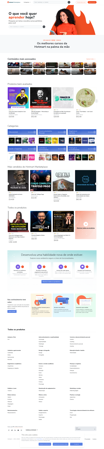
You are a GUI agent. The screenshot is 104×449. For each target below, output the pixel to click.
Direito (40, 368)
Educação (41, 370)
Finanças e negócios (75, 364)
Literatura (41, 379)
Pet (8, 339)
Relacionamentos (12, 410)
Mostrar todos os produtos (51, 282)
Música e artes (43, 395)
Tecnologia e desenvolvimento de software (82, 410)
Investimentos (73, 373)
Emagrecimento (42, 412)
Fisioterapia (41, 417)
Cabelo (9, 397)
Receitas (10, 359)
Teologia (41, 346)
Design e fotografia (44, 350)
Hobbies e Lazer (12, 388)
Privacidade (87, 439)
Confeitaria (10, 352)
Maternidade (73, 352)
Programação (73, 415)
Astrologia (41, 339)
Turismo (10, 390)
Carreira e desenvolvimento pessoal (80, 337)
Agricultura (72, 397)
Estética (10, 399)
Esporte (41, 415)
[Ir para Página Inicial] (13, 2)
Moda (9, 406)
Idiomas (41, 375)
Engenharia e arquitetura (14, 364)
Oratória (72, 346)
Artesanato (41, 397)
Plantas (72, 399)
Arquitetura (10, 366)
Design (40, 352)
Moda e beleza (12, 395)
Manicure (10, 401)
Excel (71, 412)
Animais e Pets (12, 337)
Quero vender (12, 311)
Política (40, 382)
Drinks (9, 355)
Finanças (72, 370)
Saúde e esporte (43, 410)
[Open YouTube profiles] (18, 430)
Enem (40, 373)
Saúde (40, 419)
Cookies (94, 439)
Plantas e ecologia (75, 395)
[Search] (69, 2)
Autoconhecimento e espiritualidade (49, 337)
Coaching (72, 341)
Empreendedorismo (75, 368)
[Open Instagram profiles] (21, 430)
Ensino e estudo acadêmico (46, 364)
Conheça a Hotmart (31, 430)
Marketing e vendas (75, 388)
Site (71, 417)
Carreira (72, 339)
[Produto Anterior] (7, 99)
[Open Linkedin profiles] (15, 430)
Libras (40, 377)
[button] (85, 428)
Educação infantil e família (77, 350)
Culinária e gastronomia (14, 350)
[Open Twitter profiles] (12, 430)
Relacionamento (12, 412)
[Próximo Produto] (96, 99)
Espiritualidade (42, 341)
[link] (14, 65)
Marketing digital (74, 390)
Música (40, 401)
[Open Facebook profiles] (9, 430)
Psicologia (41, 384)
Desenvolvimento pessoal (76, 344)
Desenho (41, 399)
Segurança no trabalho (13, 368)
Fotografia (41, 355)
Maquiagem (10, 404)
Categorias (26, 2)
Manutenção (42, 390)
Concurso (41, 366)
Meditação (41, 344)
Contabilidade (73, 366)
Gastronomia (11, 357)
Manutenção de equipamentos (47, 388)
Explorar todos (90, 59)
